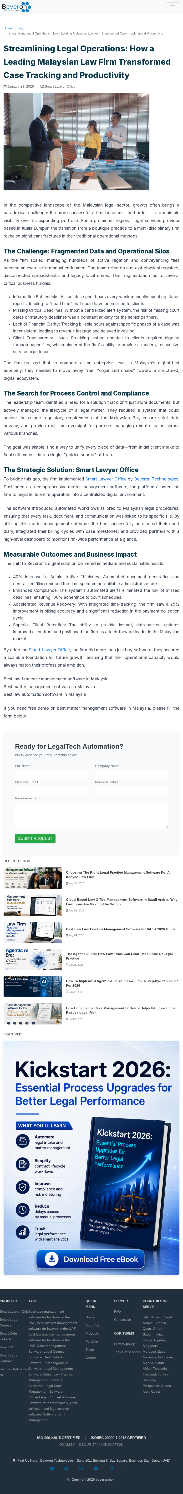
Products (92, 1333)
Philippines (151, 1386)
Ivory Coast (151, 1391)
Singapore (150, 1346)
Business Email (26, 782)
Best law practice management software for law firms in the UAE (51, 1340)
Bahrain (160, 1323)
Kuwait (156, 1317)
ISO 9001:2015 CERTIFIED (59, 1438)
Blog (19, 28)
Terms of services (127, 1352)
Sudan (147, 1334)
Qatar (147, 1329)
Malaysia (149, 1357)
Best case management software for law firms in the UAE (49, 1317)
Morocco (149, 1351)
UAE (146, 1317)
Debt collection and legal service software (52, 1408)
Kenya (147, 1340)
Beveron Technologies (156, 478)
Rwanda (149, 1380)
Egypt (162, 1351)
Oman (157, 1329)
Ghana (166, 1386)
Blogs (90, 1349)
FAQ (117, 1311)
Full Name (22, 766)
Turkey (163, 1374)
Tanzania (160, 1368)
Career (91, 1358)
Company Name (107, 766)
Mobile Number (106, 782)
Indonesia (165, 1357)
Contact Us (122, 1319)
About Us (92, 1325)
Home (8, 28)
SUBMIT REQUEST (35, 838)
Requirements (25, 798)
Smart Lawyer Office (106, 478)
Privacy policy (124, 1344)
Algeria (148, 1363)
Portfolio (92, 1341)
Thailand (149, 1374)
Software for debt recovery (48, 1403)
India (158, 1334)
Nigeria (159, 1340)
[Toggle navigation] (172, 7)
